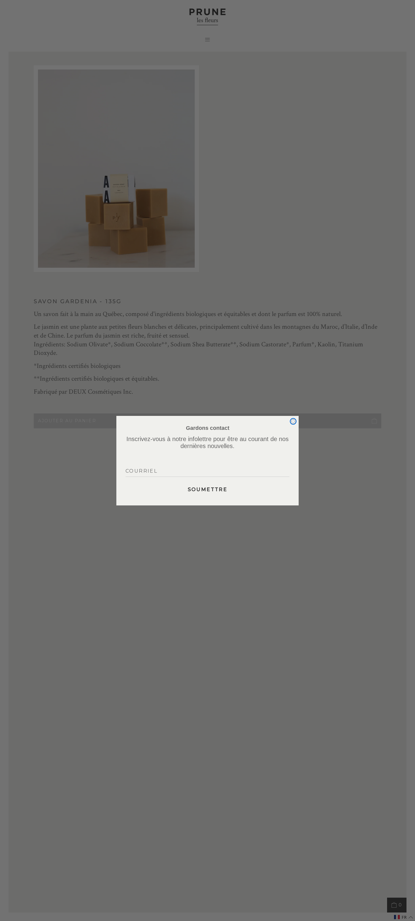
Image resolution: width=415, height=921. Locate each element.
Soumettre (208, 489)
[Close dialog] (293, 421)
